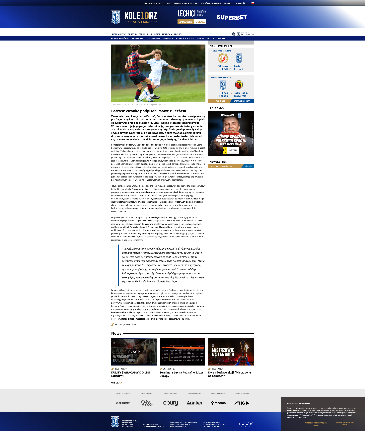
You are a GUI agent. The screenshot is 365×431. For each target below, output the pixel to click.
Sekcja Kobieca (153, 38)
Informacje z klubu (185, 38)
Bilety (161, 3)
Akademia (168, 38)
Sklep (197, 3)
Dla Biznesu (149, 3)
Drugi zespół (137, 38)
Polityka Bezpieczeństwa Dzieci (215, 425)
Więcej (115, 382)
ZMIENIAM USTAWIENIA (296, 417)
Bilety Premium (174, 3)
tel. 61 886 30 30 (149, 426)
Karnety (188, 3)
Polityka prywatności (211, 423)
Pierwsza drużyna (120, 38)
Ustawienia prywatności (212, 426)
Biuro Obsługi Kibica (178, 426)
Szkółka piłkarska (212, 3)
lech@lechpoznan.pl (182, 425)
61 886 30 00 (192, 423)
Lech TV (200, 38)
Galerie (210, 38)
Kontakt (227, 3)
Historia (221, 38)
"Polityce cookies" (306, 415)
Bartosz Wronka (131, 324)
